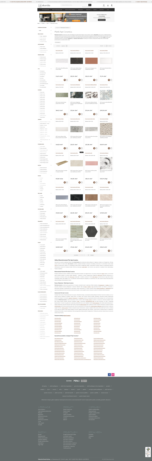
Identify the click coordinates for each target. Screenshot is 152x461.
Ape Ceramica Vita (96, 332)
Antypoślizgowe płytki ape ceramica (99, 343)
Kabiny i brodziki (67, 414)
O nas (39, 421)
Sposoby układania (42, 439)
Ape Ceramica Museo (60, 187)
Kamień (65, 418)
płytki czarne (72, 276)
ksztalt (39, 165)
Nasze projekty (92, 414)
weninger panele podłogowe (95, 389)
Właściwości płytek (42, 438)
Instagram (91, 436)
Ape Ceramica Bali (77, 319)
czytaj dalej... (57, 42)
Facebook (91, 434)
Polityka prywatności (43, 419)
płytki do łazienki (69, 392)
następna (92, 255)
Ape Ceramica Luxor (58, 332)
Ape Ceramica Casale (89, 187)
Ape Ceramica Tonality (89, 50)
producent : (62, 27)
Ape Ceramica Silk (77, 326)
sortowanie (58, 45)
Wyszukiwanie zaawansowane (86, 6)
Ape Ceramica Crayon (60, 84)
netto (60, 389)
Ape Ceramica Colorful (60, 221)
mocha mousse (104, 392)
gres (92, 286)
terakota (89, 286)
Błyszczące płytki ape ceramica (79, 354)
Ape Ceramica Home (58, 321)
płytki (78, 301)
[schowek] (67, 80)
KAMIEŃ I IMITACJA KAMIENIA (70, 9)
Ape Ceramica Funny (77, 324)
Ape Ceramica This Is (104, 84)
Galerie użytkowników (94, 409)
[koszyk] (65, 80)
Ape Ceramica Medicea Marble (91, 84)
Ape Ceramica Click (77, 331)
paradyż (108, 386)
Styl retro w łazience (68, 439)
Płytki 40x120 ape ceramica (98, 351)
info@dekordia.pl (28, 1)
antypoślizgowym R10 (90, 301)
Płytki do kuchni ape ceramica (78, 346)
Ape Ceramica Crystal (58, 329)
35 (88, 255)
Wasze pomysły (92, 411)
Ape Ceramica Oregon (97, 318)
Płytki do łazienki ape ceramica (98, 346)
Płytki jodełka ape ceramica (59, 341)
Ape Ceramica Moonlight (97, 331)
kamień (73, 389)
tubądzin (42, 389)
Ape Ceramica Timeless (97, 326)
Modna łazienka (67, 448)
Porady (40, 434)
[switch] (148, 456)
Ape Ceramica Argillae (104, 118)
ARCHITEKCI (102, 9)
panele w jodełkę (94, 392)
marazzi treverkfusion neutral (69, 396)
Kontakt (40, 424)
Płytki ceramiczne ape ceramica (98, 344)
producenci (40, 311)
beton (87, 299)
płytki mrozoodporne (101, 288)
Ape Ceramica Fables (59, 118)
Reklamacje (41, 418)
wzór (39, 269)
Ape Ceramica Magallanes (75, 84)
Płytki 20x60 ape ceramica (78, 348)
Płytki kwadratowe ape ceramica (60, 351)
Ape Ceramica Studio (77, 332)
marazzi (54, 389)
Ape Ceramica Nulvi (77, 323)
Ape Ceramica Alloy (74, 153)
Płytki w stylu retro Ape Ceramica (99, 341)
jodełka (107, 285)
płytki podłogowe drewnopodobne (95, 386)
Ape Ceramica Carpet (97, 329)
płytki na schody (65, 307)
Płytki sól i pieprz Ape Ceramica (59, 359)
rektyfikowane (108, 288)
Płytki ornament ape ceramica (59, 357)
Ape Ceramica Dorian (58, 319)
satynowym (81, 298)
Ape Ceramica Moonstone (75, 221)
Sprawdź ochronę (101, 19)
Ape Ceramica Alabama (58, 331)
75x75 (56, 265)
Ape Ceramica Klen (88, 221)
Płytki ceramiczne (45, 9)
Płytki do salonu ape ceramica (59, 348)
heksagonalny (101, 285)
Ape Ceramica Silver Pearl (90, 118)
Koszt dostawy (41, 409)
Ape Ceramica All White (58, 326)
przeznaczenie (41, 54)
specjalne (40, 193)
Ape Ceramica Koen (59, 153)
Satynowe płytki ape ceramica (59, 354)
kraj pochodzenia (42, 304)
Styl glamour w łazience (69, 446)
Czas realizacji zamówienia (44, 411)
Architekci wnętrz (67, 436)
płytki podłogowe (54, 386)
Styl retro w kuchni (67, 441)
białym (103, 273)
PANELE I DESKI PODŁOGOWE (57, 9)
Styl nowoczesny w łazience (70, 443)
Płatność (40, 413)
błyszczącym (75, 298)
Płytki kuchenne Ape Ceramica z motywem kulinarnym (82, 359)
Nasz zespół (41, 423)
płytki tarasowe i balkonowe (96, 306)
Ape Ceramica (67, 315)
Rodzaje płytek (41, 436)
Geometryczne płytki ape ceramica (60, 356)
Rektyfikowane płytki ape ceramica (60, 344)
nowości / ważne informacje (130, 1)
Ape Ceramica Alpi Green (75, 187)
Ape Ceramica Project (97, 323)
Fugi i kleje (40, 444)
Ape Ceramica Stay (59, 50)
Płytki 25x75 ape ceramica (78, 344)
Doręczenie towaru (42, 416)
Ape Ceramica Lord (77, 318)
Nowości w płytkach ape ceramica (99, 354)
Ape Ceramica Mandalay (97, 319)
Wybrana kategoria (42, 27)
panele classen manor (84, 396)
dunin (48, 389)
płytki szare (99, 275)
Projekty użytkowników (94, 413)
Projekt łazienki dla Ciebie (69, 434)
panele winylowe (48, 392)
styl (39, 68)
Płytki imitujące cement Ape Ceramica (99, 359)
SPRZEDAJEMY (80, 9)
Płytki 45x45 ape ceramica (78, 341)
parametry (40, 221)
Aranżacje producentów (94, 418)
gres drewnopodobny (79, 386)
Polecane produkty (93, 416)
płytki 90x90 (84, 267)
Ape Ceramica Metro (104, 50)
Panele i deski (66, 411)
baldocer (66, 389)
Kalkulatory (41, 443)
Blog (90, 438)
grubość (40, 119)
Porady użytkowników (43, 441)
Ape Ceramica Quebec (58, 324)
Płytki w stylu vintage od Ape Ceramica (60, 343)
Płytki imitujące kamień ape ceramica (79, 343)
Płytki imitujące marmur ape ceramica (99, 356)
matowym (70, 298)
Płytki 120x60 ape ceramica (59, 338)
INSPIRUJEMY (88, 9)
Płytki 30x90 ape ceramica (59, 346)
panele (84, 389)
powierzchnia (41, 144)
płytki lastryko (108, 389)
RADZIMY (95, 9)
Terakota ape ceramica (58, 340)
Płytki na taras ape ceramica (78, 349)
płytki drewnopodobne (66, 386)
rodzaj (39, 175)
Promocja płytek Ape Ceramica (98, 338)
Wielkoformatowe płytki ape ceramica (99, 340)
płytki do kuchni (83, 304)
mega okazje (40, 33)
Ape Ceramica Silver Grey (75, 118)
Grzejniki (65, 413)
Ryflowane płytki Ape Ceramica (98, 357)
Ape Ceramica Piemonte (78, 321)
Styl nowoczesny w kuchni (69, 444)
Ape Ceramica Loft (88, 153)
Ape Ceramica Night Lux (74, 50)
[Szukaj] (89, 5)
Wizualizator (92, 419)
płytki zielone (94, 276)
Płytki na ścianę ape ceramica (98, 349)
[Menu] (150, 447)
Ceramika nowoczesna (68, 416)
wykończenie (41, 209)
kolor (39, 242)
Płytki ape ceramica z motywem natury (80, 357)
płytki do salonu (58, 306)
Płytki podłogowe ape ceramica (59, 349)
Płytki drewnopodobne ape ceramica (99, 348)
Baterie (65, 419)
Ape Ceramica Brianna (104, 221)
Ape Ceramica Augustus (104, 187)
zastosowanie (41, 44)
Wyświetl (101, 45)
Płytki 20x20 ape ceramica (78, 338)
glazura (85, 286)
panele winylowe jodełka (82, 392)
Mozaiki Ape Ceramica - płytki (78, 340)
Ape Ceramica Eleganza (77, 329)
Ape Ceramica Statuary (104, 153)
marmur (90, 299)
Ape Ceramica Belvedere (58, 323)
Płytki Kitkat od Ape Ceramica (78, 356)
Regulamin (40, 414)
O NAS (108, 9)
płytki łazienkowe (96, 302)
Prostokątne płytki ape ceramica (79, 351)
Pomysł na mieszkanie (68, 438)
